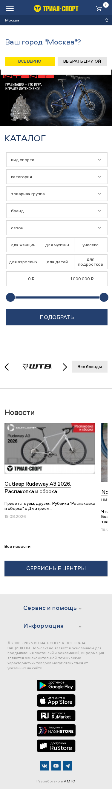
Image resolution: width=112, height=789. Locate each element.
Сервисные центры (56, 568)
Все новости (17, 546)
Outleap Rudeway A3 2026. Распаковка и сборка (37, 487)
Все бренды (90, 366)
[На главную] (56, 8)
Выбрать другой (82, 61)
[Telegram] (67, 765)
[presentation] (9, 367)
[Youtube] (56, 765)
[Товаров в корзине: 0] (100, 9)
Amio (70, 781)
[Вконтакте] (44, 765)
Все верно (29, 61)
